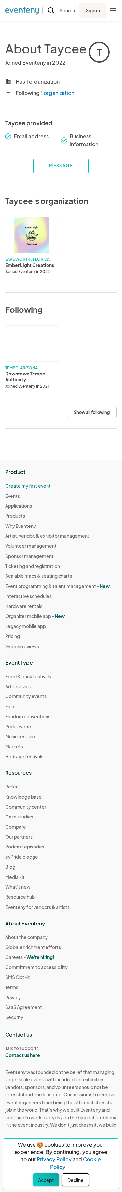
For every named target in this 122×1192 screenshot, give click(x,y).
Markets (14, 746)
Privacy (13, 997)
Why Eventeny (20, 526)
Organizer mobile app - (35, 616)
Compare (15, 827)
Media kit (15, 877)
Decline (75, 1180)
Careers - (29, 957)
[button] (59, 10)
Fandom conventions (27, 716)
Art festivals (18, 686)
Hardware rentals (23, 606)
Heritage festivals (24, 756)
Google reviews (22, 646)
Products (15, 516)
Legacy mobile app (25, 626)
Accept (46, 1180)
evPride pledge (21, 857)
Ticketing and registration (32, 566)
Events (12, 496)
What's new (18, 887)
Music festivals (20, 736)
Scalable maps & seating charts (38, 576)
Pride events (18, 726)
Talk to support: (22, 1051)
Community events (26, 696)
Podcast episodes (24, 846)
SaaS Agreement (23, 1007)
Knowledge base (23, 797)
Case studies (19, 816)
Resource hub (20, 897)
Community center (25, 807)
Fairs (10, 706)
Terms (11, 987)
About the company (26, 937)
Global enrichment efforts (33, 947)
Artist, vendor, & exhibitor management (47, 536)
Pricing (12, 636)
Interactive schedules (28, 596)
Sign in (93, 10)
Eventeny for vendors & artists (37, 907)
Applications (18, 506)
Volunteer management (31, 546)
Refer (11, 786)
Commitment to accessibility (36, 967)
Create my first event (28, 486)
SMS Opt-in (17, 977)
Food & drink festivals (28, 676)
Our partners (19, 837)
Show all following (92, 412)
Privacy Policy (54, 1159)
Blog (10, 867)
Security (14, 1017)
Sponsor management (29, 556)
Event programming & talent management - (57, 586)
